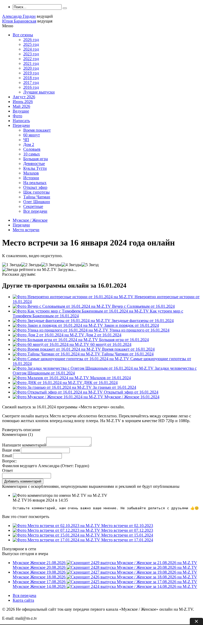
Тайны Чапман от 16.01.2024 (128, 354)
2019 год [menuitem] (31, 73)
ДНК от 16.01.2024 (101, 382)
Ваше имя (11, 450)
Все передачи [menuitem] (35, 211)
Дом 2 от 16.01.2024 (103, 335)
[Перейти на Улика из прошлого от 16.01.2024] (61, 330)
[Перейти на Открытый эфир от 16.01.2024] (58, 392)
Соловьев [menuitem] (31, 149)
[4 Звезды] (71, 264)
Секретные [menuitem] (33, 206)
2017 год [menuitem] (31, 82)
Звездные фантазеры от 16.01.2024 (143, 320)
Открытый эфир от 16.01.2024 (131, 392)
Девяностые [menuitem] (34, 163)
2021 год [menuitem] (31, 63)
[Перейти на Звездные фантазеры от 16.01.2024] (62, 320)
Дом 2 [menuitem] (28, 144)
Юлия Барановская (19, 21)
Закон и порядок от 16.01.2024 (131, 325)
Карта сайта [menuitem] (23, 600)
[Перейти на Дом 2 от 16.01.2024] (49, 335)
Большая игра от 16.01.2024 (124, 339)
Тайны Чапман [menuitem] (36, 197)
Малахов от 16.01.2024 (110, 378)
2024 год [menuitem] (31, 49)
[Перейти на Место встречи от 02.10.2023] (57, 525)
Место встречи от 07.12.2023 (127, 530)
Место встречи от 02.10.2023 (127, 525)
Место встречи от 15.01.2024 (127, 535)
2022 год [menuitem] (31, 58)
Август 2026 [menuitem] (24, 97)
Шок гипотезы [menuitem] (36, 192)
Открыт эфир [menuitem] (35, 187)
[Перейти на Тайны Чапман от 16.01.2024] (57, 354)
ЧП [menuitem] (26, 139)
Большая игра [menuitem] (35, 159)
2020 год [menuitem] (31, 68)
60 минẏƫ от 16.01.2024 (110, 344)
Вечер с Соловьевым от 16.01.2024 (143, 306)
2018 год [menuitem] (31, 77)
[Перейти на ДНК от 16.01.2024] (48, 382)
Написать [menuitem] (21, 120)
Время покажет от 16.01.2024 (128, 349)
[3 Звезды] (51, 264)
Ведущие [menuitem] (21, 111)
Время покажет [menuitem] (37, 130)
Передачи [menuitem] (21, 125)
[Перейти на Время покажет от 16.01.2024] (57, 349)
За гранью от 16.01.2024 (114, 387)
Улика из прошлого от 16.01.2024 (139, 330)
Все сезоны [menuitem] (23, 35)
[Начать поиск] (65, 8)
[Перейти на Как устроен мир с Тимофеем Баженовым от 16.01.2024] (81, 311)
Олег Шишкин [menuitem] (36, 201)
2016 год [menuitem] (31, 87)
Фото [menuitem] (17, 116)
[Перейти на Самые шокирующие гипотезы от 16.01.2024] (71, 358)
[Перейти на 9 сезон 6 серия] (58, 397)
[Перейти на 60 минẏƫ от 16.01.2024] (51, 344)
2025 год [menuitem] (31, 44)
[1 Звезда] (11, 264)
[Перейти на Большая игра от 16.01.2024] (56, 339)
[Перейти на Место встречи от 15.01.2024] (57, 535)
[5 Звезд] (90, 264)
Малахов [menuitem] (31, 173)
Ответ (7, 470)
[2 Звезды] (31, 264)
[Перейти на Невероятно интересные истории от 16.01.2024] (74, 296)
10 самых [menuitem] (31, 154)
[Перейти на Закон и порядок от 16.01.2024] (58, 325)
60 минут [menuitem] (31, 135)
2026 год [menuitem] (31, 39)
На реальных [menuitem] (35, 182)
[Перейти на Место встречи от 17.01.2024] (57, 540)
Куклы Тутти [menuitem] (35, 168)
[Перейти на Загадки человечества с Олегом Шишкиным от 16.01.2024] (84, 368)
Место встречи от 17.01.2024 (127, 540)
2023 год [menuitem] (31, 54)
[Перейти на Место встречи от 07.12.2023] (57, 530)
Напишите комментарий (24, 445)
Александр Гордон (19, 16)
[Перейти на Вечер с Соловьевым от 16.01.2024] (62, 306)
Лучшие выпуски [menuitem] (39, 92)
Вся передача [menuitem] (24, 595)
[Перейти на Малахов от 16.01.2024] (51, 378)
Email (7, 455)
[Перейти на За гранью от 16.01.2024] (53, 387)
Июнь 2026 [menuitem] (23, 101)
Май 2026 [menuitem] (21, 106)
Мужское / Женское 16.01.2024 (131, 397)
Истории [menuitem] (31, 178)
